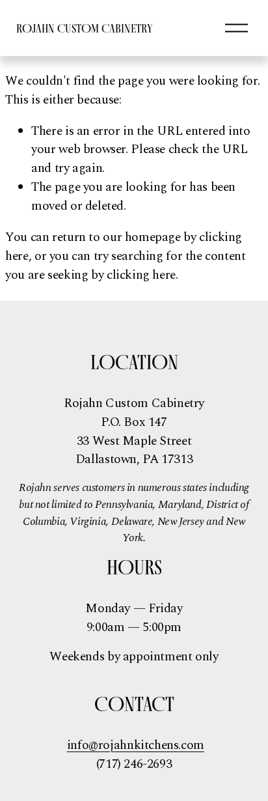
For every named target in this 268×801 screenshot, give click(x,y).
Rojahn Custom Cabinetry (84, 28)
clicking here (141, 275)
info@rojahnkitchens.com (135, 746)
